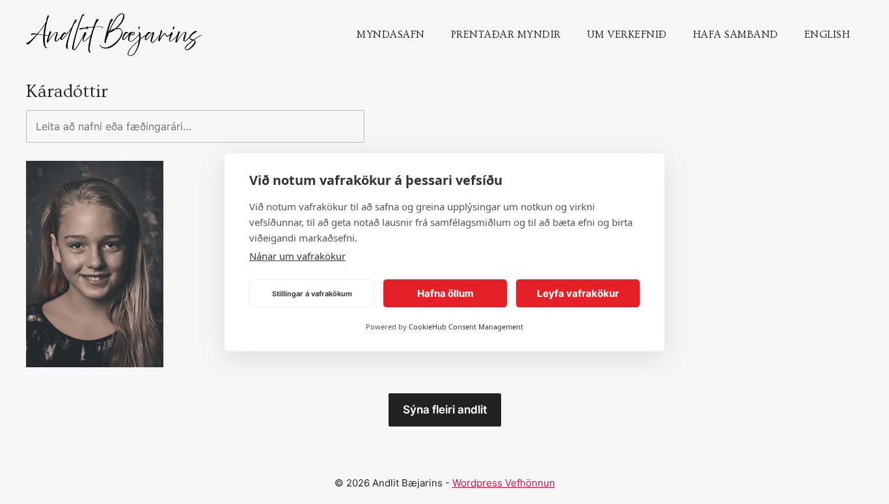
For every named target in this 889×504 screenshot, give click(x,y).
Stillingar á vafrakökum (312, 293)
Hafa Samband (735, 34)
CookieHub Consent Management (466, 326)
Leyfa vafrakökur (578, 293)
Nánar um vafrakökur (297, 255)
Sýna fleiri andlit (445, 409)
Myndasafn (391, 34)
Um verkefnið (627, 34)
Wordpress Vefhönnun (503, 483)
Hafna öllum (445, 293)
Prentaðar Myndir (506, 34)
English (827, 34)
